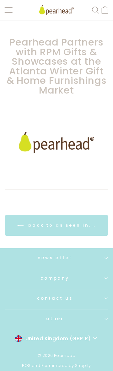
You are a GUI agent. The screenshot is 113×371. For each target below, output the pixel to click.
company (55, 278)
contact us (55, 298)
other (55, 319)
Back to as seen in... (61, 225)
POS (26, 365)
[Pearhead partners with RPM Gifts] (56, 142)
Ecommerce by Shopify (66, 365)
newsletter (55, 258)
